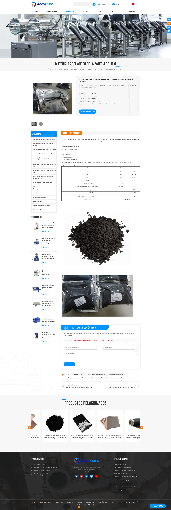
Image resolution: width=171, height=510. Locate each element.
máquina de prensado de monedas (124, 470)
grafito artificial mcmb (78, 375)
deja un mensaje (158, 506)
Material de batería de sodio (41, 206)
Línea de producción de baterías (42, 183)
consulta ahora (86, 111)
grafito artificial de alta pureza (88, 378)
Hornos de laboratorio (39, 197)
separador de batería (120, 473)
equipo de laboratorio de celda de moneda (43, 145)
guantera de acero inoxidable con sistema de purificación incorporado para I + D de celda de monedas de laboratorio (48, 272)
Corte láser (36, 193)
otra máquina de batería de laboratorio (41, 159)
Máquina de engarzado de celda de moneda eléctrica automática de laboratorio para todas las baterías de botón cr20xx (48, 256)
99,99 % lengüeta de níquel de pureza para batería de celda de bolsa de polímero (71, 437)
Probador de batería (120, 464)
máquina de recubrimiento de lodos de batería (125, 477)
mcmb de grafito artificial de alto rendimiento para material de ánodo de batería (92, 340)
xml (78, 504)
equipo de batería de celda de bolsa (44, 139)
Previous (29, 427)
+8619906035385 (106, 5)
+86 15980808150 (45, 471)
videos (99, 11)
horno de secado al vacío (121, 493)
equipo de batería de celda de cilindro (44, 150)
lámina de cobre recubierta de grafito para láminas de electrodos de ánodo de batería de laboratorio (99, 437)
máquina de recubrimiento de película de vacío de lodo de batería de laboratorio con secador (48, 319)
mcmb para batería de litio (116, 375)
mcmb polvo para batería (70, 378)
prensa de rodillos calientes (122, 481)
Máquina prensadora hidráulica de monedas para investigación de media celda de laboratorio (48, 241)
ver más (44, 231)
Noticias (85, 11)
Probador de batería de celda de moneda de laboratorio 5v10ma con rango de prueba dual (48, 303)
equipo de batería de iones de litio (43, 154)
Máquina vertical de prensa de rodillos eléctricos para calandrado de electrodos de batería (48, 288)
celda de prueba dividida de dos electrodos (127, 487)
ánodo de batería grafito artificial (96, 375)
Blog (114, 502)
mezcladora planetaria (120, 490)
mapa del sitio (89, 504)
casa (37, 11)
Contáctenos (130, 11)
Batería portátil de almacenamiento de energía (44, 188)
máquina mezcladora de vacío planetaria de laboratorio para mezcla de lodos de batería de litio (48, 335)
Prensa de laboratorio (39, 210)
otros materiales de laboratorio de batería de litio (43, 178)
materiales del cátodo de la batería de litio (44, 165)
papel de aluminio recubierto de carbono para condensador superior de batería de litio (127, 437)
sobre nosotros (52, 11)
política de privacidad (127, 502)
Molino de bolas (37, 201)
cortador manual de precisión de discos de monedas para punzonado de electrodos (48, 225)
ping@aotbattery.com (122, 5)
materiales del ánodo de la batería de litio (44, 171)
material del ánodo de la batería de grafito (111, 378)
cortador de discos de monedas (123, 484)
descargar (114, 11)
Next (141, 427)
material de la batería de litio (122, 467)
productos (70, 11)
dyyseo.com (91, 471)
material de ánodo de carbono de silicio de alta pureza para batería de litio (44, 437)
